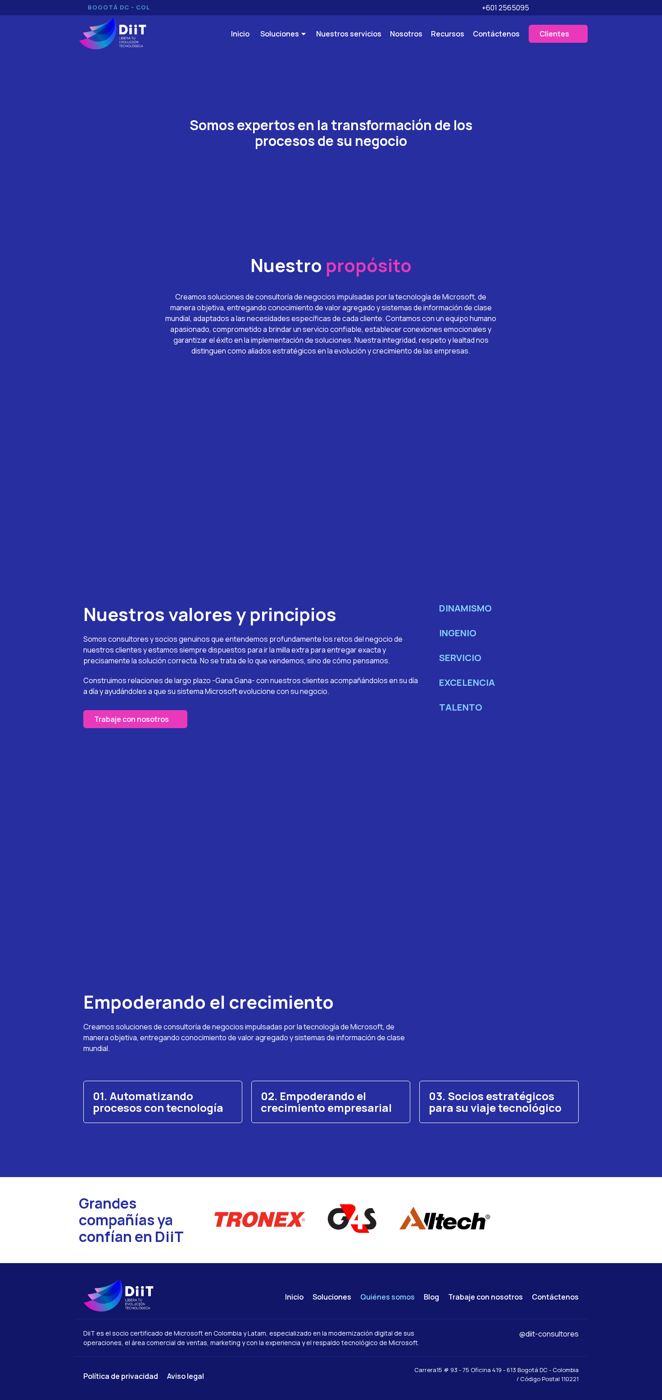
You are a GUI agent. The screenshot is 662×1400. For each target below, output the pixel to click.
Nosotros (406, 34)
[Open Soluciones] (303, 33)
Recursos (447, 34)
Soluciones (332, 1297)
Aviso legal (185, 1376)
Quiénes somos (387, 1297)
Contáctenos (496, 34)
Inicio (294, 1297)
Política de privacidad (120, 1376)
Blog (431, 1297)
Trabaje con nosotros (485, 1297)
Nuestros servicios (348, 34)
